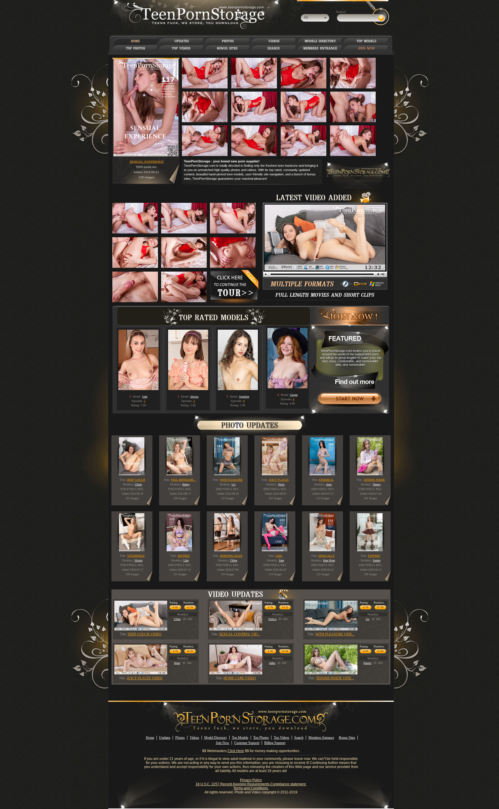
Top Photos (261, 738)
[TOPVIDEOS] (182, 48)
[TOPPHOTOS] (135, 48)
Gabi (145, 396)
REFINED (184, 555)
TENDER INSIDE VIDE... (335, 678)
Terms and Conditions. (251, 788)
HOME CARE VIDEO (240, 678)
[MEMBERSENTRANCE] (320, 48)
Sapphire (244, 396)
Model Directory (215, 738)
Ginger (294, 394)
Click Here (236, 751)
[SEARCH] (274, 48)
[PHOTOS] (228, 41)
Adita (272, 663)
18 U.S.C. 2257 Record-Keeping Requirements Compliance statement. (250, 784)
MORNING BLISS (231, 555)
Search (299, 738)
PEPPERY (374, 555)
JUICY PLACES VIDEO (145, 678)
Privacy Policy (251, 780)
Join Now (222, 743)
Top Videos (281, 738)
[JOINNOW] (366, 48)
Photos (180, 738)
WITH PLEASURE (231, 479)
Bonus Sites (347, 738)
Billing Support (274, 743)
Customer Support (246, 743)
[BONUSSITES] (228, 48)
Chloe (177, 619)
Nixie (177, 663)
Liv (367, 619)
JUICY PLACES (279, 479)
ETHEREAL (326, 479)
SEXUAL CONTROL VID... (239, 634)
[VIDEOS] (274, 41)
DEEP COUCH (136, 479)
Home (150, 738)
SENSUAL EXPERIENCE (146, 161)
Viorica (272, 619)
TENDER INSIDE (374, 479)
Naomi (367, 663)
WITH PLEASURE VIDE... (335, 634)
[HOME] (135, 41)
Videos (194, 738)
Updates (164, 738)
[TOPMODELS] (367, 41)
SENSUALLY (326, 555)
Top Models (240, 738)
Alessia (194, 396)
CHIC (278, 555)
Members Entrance (321, 738)
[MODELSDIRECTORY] (320, 41)
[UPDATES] (181, 41)
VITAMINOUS (136, 555)
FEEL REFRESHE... (183, 479)
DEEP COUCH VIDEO (144, 634)
